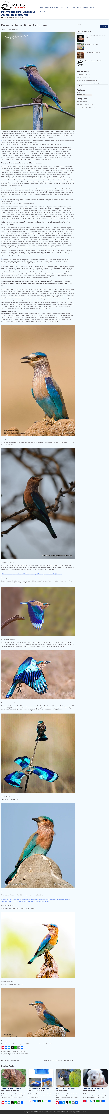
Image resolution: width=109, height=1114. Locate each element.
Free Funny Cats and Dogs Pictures (86, 107)
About (42, 11)
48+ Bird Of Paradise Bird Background (87, 80)
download (17, 1054)
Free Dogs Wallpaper (82, 101)
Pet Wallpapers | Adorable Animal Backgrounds (18, 13)
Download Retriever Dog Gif (93, 61)
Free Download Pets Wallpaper (16, 1051)
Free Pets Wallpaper (51, 7)
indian (22, 1054)
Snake (92, 7)
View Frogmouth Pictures (83, 77)
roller (26, 1054)
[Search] (106, 9)
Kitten (73, 7)
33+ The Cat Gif (81, 86)
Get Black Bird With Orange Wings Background (89, 83)
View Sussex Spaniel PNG (10, 1091)
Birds (79, 7)
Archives (79, 93)
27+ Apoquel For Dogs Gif (83, 74)
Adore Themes (81, 1112)
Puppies (85, 7)
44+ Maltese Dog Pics (91, 1091)
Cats (67, 7)
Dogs (61, 7)
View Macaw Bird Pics (91, 44)
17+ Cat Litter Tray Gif (36, 1091)
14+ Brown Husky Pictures (92, 52)
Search (79, 24)
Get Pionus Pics (61, 1091)
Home (41, 7)
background (9, 1054)
